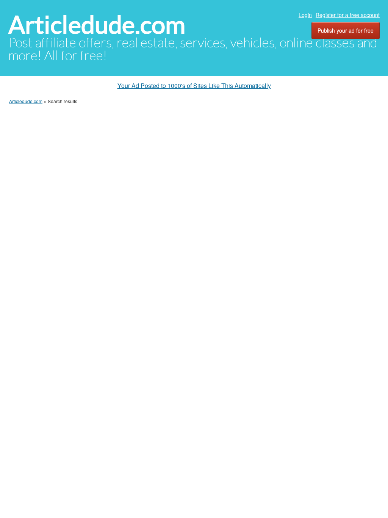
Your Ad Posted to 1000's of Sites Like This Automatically (194, 85)
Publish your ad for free (346, 30)
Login (305, 15)
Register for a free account (348, 15)
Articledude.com (96, 25)
